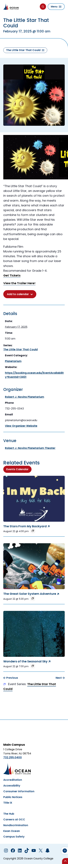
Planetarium (13, 361)
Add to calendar (18, 294)
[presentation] (34, 499)
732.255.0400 (12, 757)
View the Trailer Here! (19, 283)
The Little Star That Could (20, 349)
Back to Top (65, 861)
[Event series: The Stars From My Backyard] (33, 531)
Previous (12, 678)
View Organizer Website (21, 426)
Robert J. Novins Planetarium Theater (30, 448)
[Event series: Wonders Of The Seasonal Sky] (33, 666)
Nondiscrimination (15, 825)
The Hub (8, 814)
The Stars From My (25, 526)
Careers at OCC (14, 819)
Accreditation (12, 780)
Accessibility (11, 785)
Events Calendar (17, 469)
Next (59, 678)
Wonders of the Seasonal (25, 661)
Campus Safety (14, 836)
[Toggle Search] (43, 6)
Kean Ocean (11, 831)
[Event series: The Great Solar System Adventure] (33, 598)
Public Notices (12, 797)
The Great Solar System (29, 594)
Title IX (7, 803)
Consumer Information (18, 791)
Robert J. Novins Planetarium (24, 397)
